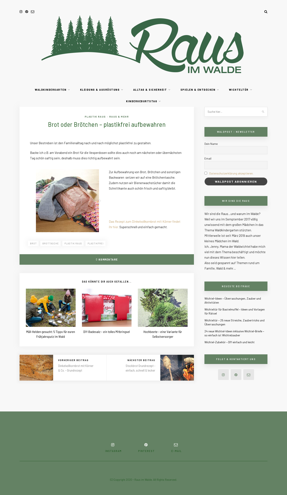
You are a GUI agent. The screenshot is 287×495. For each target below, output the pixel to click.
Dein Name (211, 143)
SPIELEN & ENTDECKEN (198, 89)
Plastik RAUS (95, 116)
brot (33, 243)
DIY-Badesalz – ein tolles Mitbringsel (106, 332)
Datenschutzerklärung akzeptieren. (231, 173)
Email (207, 158)
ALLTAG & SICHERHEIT (150, 89)
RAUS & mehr (119, 116)
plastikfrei (96, 243)
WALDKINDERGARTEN (50, 89)
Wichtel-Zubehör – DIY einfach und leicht (229, 342)
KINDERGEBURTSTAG (141, 101)
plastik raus (73, 243)
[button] (34, 200)
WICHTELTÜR (239, 89)
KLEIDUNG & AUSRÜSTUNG (100, 89)
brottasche (50, 243)
